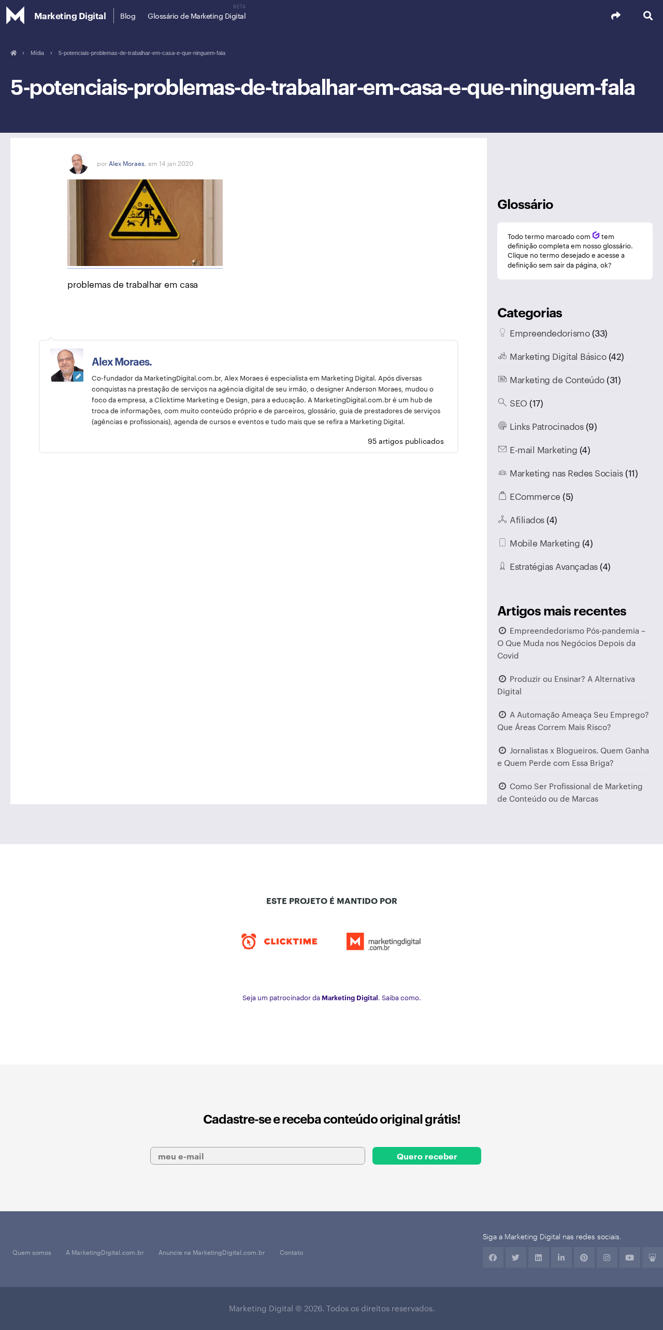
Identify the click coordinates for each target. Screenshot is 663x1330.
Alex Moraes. (128, 162)
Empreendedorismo (549, 332)
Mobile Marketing (545, 542)
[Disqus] (248, 632)
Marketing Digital (70, 15)
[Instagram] (607, 1257)
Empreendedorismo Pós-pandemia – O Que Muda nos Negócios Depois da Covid (571, 643)
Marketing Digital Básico (558, 355)
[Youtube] (629, 1257)
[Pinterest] (584, 1257)
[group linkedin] (561, 1257)
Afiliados (527, 519)
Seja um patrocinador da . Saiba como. (331, 997)
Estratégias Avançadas (554, 565)
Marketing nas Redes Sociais (566, 472)
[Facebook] (493, 1257)
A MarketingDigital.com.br (105, 1251)
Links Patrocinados (546, 425)
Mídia (37, 53)
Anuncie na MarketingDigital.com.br (211, 1251)
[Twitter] (516, 1257)
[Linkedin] (538, 1257)
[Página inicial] (13, 53)
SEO (518, 402)
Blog (127, 15)
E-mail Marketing (543, 449)
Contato (291, 1251)
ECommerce (535, 495)
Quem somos (31, 1251)
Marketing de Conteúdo (557, 379)
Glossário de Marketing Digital (197, 15)
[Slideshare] (652, 1257)
